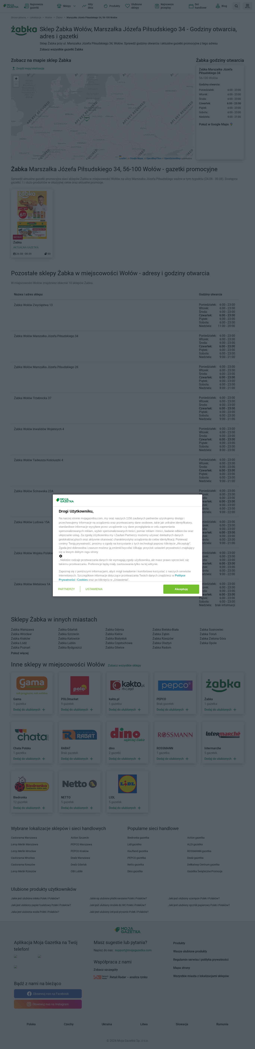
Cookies (82, 579)
